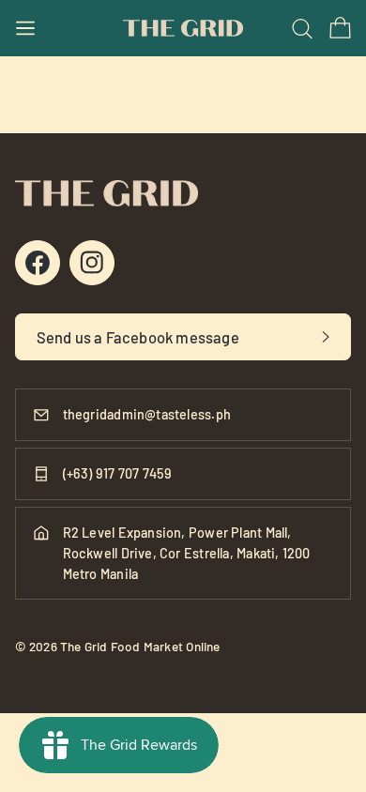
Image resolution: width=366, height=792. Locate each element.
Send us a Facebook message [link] (138, 336)
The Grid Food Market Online (140, 646)
